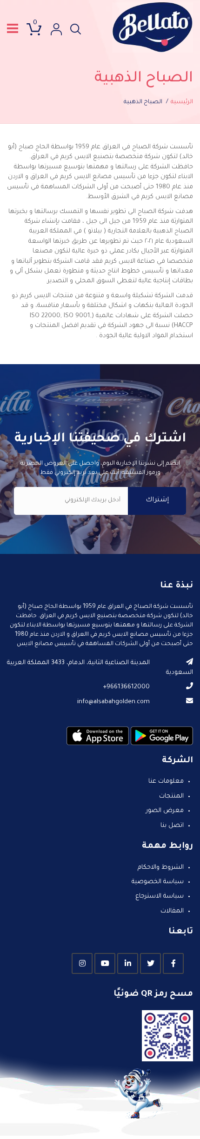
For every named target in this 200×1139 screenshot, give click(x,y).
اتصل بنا (172, 825)
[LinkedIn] (127, 963)
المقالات (172, 911)
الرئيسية (182, 102)
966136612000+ (126, 687)
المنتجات (171, 796)
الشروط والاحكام (161, 867)
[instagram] (82, 963)
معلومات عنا (166, 781)
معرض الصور (165, 810)
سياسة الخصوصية (158, 882)
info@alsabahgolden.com (113, 702)
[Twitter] (150, 963)
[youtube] (104, 963)
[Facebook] (173, 963)
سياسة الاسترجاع (159, 896)
